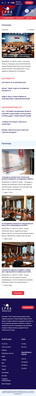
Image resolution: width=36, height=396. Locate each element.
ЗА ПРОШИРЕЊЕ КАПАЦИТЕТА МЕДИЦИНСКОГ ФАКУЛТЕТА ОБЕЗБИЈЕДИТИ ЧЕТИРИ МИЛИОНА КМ (17, 224)
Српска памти (6, 347)
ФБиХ (3, 356)
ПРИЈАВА (28, 2)
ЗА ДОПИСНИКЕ (27, 307)
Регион (4, 366)
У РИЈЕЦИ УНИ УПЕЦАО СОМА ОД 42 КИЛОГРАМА (14, 123)
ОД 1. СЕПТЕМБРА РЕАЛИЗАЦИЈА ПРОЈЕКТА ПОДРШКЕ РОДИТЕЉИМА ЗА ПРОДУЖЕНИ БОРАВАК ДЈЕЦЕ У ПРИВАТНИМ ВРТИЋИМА (16, 113)
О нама (23, 344)
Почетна (4, 344)
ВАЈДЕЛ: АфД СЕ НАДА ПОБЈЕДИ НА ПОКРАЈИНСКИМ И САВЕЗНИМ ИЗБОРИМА (16, 98)
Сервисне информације (6, 379)
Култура (4, 375)
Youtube (24, 368)
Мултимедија (6, 384)
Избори (4, 350)
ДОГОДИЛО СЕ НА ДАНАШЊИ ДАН (14, 82)
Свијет (4, 369)
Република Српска (7, 353)
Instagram (24, 362)
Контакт (24, 347)
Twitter (23, 359)
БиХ (3, 363)
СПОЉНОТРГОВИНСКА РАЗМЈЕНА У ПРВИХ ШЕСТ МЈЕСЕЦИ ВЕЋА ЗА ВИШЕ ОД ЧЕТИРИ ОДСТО (16, 271)
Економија (5, 372)
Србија (4, 360)
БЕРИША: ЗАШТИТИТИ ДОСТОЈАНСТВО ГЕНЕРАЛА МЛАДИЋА (15, 131)
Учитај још (18, 293)
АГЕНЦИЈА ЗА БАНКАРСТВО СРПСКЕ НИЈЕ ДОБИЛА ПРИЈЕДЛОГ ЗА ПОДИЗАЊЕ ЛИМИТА (17, 178)
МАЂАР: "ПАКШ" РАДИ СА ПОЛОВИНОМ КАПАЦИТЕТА (15, 89)
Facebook (24, 365)
